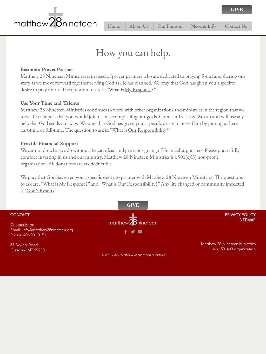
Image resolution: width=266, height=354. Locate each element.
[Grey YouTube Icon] (140, 232)
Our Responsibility (147, 129)
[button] (139, 26)
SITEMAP (248, 219)
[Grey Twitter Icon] (133, 232)
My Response (138, 89)
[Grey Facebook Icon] (125, 232)
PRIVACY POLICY (240, 214)
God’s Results (40, 190)
